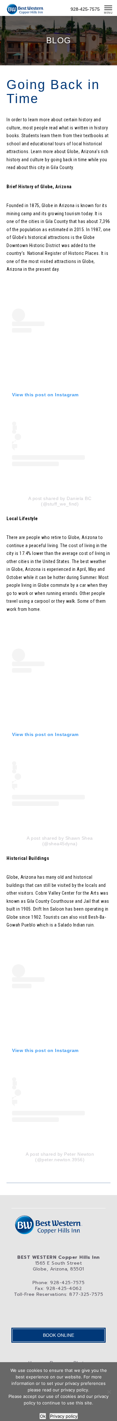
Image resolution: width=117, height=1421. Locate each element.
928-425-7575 (85, 9)
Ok (43, 1416)
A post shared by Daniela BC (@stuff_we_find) (60, 501)
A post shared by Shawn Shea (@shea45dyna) (60, 840)
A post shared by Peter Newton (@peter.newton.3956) (60, 1156)
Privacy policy (63, 1416)
